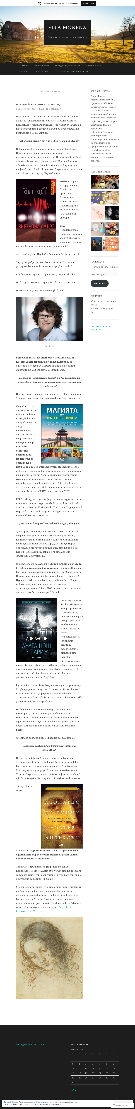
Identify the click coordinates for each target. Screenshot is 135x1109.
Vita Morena (67, 27)
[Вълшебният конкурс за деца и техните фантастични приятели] (98, 229)
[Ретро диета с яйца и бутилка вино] (98, 182)
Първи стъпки (88, 3)
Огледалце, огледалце (68, 66)
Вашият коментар (50, 109)
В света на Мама (45, 72)
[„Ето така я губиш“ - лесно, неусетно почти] (112, 244)
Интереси (24, 72)
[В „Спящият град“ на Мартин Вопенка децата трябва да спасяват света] (98, 198)
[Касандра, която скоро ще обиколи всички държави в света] (98, 244)
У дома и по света (96, 66)
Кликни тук (100, 283)
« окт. (74, 1090)
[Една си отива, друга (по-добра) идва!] (98, 213)
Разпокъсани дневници (74, 72)
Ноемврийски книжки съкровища (38, 104)
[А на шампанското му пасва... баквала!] (112, 198)
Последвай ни (98, 262)
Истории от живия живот (34, 66)
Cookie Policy (55, 1104)
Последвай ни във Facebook (31, 1044)
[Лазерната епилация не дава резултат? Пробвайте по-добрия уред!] (112, 182)
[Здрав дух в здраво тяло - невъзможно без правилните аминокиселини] (112, 229)
